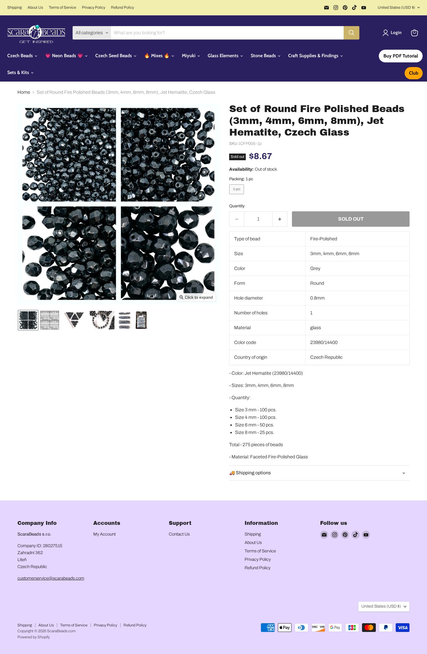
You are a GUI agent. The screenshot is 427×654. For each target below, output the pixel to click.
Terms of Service (62, 8)
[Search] (351, 32)
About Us (35, 8)
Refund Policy (122, 8)
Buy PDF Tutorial (400, 56)
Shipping (14, 8)
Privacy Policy (93, 8)
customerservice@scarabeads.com (50, 578)
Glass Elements (224, 55)
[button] (393, 32)
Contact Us (179, 534)
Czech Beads (20, 55)
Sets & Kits (18, 72)
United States (396, 8)
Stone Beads (264, 55)
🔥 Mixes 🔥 (157, 55)
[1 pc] (237, 195)
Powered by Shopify (33, 637)
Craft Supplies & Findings (314, 55)
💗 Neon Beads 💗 (64, 55)
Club (413, 73)
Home (23, 92)
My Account (104, 534)
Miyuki (189, 55)
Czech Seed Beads (114, 55)
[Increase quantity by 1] (279, 219)
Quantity (237, 206)
